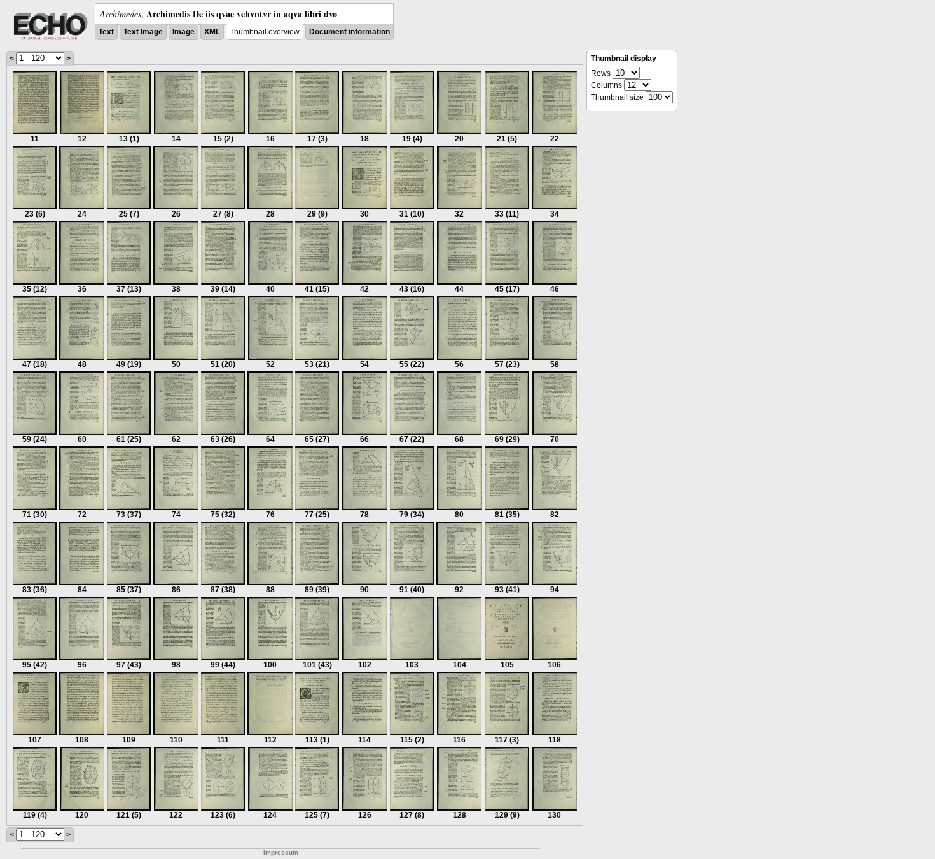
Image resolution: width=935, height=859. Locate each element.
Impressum (280, 852)
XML (212, 31)
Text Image (143, 31)
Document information (349, 31)
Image (183, 31)
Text (106, 31)
